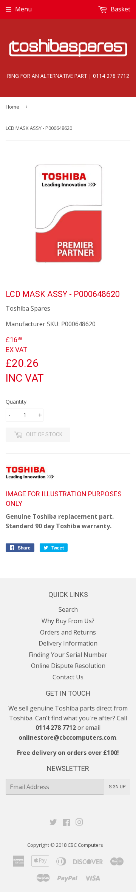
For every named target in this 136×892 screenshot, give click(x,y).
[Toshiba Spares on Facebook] (66, 823)
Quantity (16, 401)
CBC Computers (85, 844)
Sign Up (117, 786)
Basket (119, 9)
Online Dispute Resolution (68, 666)
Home (12, 106)
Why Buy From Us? (68, 621)
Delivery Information (68, 643)
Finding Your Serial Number (68, 654)
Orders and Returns (68, 632)
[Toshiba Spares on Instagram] (79, 823)
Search (68, 609)
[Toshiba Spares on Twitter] (53, 823)
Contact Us (68, 677)
